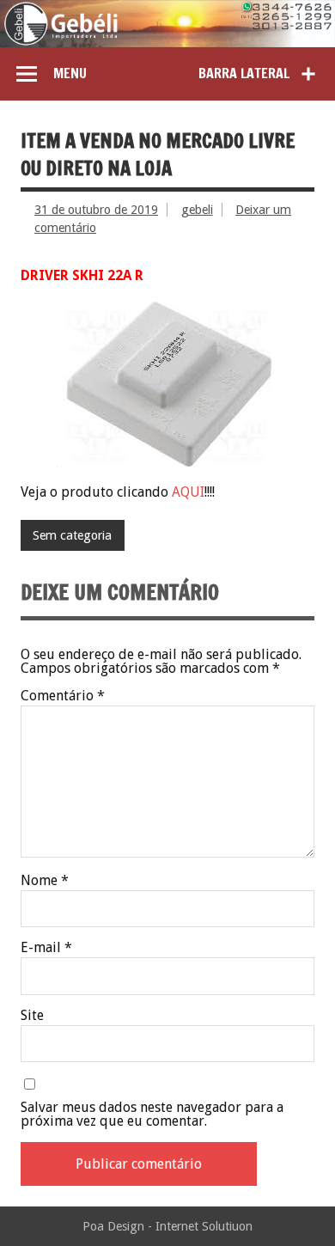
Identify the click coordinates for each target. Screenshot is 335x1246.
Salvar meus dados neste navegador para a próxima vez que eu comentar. (152, 1114)
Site (32, 1016)
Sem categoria (72, 535)
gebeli (197, 210)
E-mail (46, 948)
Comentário (63, 696)
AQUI (188, 492)
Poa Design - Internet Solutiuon (167, 1226)
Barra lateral (243, 73)
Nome (45, 881)
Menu (70, 73)
